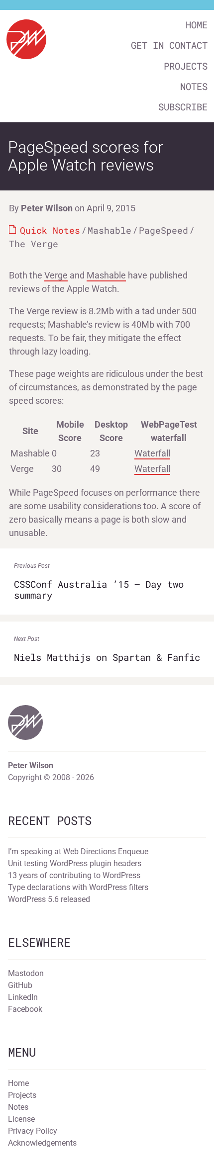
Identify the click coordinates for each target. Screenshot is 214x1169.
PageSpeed (163, 230)
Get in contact (169, 45)
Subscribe (183, 106)
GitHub (20, 985)
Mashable (109, 230)
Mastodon (26, 973)
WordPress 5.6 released (49, 899)
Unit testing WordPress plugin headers (74, 863)
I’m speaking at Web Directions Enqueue (78, 851)
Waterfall (152, 453)
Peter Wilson (47, 208)
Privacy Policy (32, 1131)
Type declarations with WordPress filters (78, 887)
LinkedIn (23, 997)
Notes (194, 86)
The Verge (33, 244)
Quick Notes (50, 230)
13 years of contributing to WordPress (74, 875)
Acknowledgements (42, 1143)
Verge (56, 275)
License (21, 1119)
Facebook (25, 1009)
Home (197, 24)
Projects (186, 66)
